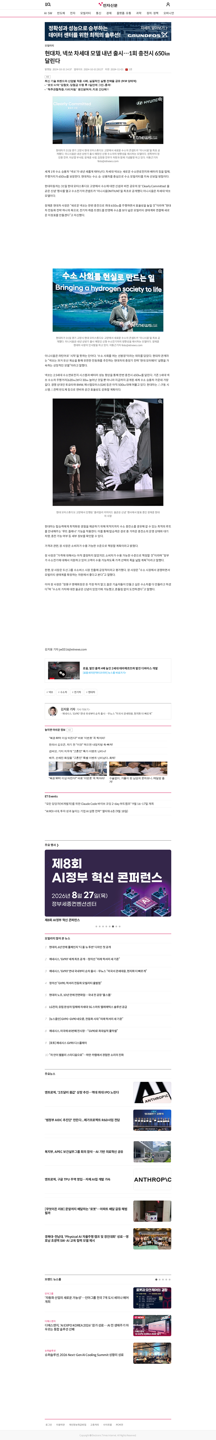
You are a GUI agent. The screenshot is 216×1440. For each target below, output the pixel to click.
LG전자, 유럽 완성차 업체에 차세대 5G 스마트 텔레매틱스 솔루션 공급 (88, 1007)
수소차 (63, 692)
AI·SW (48, 13)
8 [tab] (119, 926)
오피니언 (169, 13)
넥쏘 (51, 692)
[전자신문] (108, 4)
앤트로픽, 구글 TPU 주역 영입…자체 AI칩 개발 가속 (77, 1179)
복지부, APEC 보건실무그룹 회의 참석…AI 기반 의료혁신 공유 (84, 1152)
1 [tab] (96, 926)
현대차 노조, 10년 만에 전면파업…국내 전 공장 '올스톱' (80, 995)
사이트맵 (107, 1424)
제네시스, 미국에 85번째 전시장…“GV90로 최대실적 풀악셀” (83, 1031)
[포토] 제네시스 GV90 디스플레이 (68, 1043)
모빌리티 (85, 13)
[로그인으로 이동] (168, 4)
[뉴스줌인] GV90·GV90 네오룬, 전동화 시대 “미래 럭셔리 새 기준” (86, 1019)
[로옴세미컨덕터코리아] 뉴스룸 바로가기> (104, 672)
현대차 (91, 692)
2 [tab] (100, 926)
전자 (72, 13)
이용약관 (60, 1424)
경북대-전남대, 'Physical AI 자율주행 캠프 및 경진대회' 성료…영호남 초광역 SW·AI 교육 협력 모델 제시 (87, 1239)
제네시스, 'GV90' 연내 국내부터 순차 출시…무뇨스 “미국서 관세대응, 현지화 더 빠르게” (107, 713)
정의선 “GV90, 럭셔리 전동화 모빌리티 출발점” (75, 983)
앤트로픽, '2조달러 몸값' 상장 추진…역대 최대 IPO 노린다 (82, 1092)
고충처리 (94, 1424)
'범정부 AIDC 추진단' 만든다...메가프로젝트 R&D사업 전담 (82, 1120)
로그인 (49, 1424)
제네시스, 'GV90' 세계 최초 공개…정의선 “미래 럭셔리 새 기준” (84, 959)
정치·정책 (152, 13)
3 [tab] (103, 926)
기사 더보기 (83, 709)
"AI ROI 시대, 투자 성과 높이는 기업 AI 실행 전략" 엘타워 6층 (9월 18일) (86, 811)
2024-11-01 (121, 69)
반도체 (61, 13)
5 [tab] (110, 926)
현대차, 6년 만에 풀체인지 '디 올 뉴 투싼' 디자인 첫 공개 (80, 947)
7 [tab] (116, 926)
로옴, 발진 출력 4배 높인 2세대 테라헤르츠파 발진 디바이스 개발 (120, 668)
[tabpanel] (108, 887)
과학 (138, 13)
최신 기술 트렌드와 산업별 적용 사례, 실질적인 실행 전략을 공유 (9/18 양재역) (90, 81)
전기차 (77, 692)
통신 (98, 13)
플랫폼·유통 (124, 13)
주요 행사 (52, 845)
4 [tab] (106, 926)
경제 (108, 13)
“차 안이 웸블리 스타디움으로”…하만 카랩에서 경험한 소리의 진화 (86, 1055)
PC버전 (119, 1424)
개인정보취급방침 (77, 1424)
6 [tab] (113, 926)
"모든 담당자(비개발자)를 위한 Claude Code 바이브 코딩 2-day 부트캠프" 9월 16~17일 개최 (99, 804)
